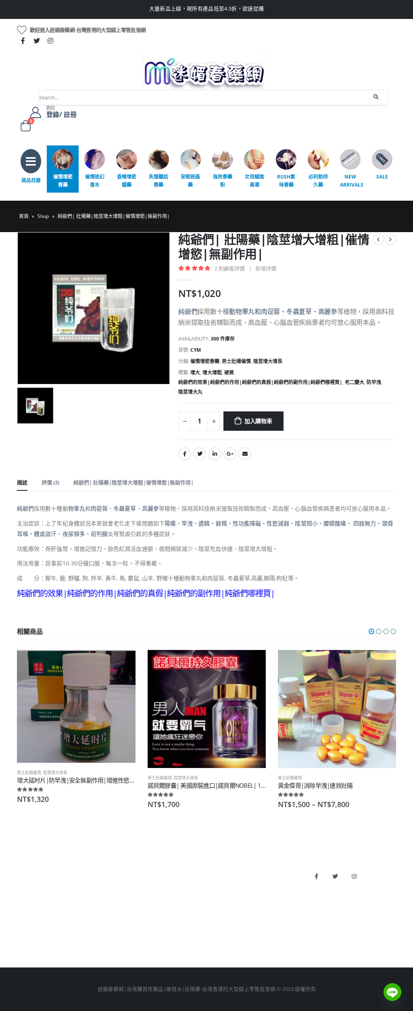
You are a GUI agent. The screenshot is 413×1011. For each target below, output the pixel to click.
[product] (76, 706)
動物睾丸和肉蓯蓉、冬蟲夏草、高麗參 (283, 311)
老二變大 (354, 382)
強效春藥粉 (222, 180)
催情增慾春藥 (63, 180)
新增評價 (265, 268)
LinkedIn (215, 453)
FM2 (119, 899)
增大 (195, 372)
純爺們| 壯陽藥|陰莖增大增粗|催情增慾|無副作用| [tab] (133, 482)
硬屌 (229, 372)
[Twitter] (36, 40)
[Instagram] (50, 40)
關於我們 (27, 872)
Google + (229, 453)
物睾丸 (76, 508)
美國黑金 (221, 872)
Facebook (184, 453)
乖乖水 (121, 872)
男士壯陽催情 (236, 361)
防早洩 (374, 382)
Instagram (354, 876)
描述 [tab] (22, 482)
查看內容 (382, 663)
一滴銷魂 (124, 927)
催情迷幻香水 (94, 180)
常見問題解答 (32, 885)
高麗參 (150, 508)
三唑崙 (121, 940)
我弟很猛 (221, 940)
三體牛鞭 (221, 913)
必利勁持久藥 (318, 180)
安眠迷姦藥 (190, 180)
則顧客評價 (230, 268)
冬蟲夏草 (124, 508)
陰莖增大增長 (267, 361)
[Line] (392, 992)
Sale (382, 176)
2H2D (217, 899)
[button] (371, 631)
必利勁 (218, 885)
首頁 (24, 216)
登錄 (22, 940)
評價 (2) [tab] (50, 482)
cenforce (221, 927)
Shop (43, 216)
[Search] (376, 97)
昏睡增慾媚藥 (126, 180)
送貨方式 (27, 913)
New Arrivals (351, 180)
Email (244, 453)
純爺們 (187, 311)
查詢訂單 (27, 899)
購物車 (25, 927)
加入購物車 (258, 421)
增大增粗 (212, 372)
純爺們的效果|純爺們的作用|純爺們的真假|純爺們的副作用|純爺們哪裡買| (260, 382)
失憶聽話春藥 (158, 180)
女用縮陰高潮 (254, 180)
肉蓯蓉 (99, 508)
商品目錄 (31, 180)
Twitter (199, 453)
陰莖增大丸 (190, 391)
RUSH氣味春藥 (286, 180)
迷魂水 (121, 913)
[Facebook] (23, 40)
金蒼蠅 (121, 885)
